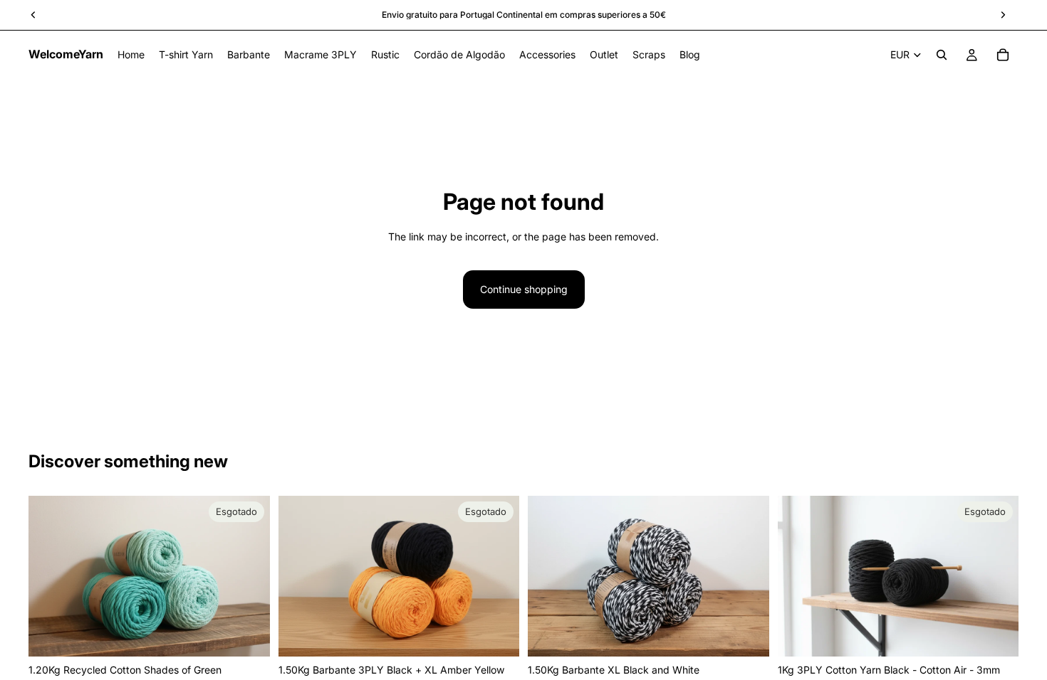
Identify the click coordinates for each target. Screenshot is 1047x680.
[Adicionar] (747, 635)
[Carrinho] (1003, 54)
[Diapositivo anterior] (49, 576)
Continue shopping (524, 289)
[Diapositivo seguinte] (248, 576)
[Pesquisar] (941, 54)
